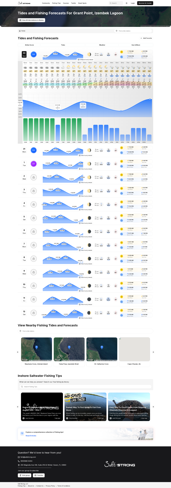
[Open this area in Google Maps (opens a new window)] (3, 25)
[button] (89, 54)
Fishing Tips (56, 3)
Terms (169, 26)
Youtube (40, 475)
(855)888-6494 (26, 461)
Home (23, 31)
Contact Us (39, 486)
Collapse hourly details (86, 59)
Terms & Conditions (63, 486)
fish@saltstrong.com (28, 457)
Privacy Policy (50, 486)
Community (46, 3)
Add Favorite (147, 38)
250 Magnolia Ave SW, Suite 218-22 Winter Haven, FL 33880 (43, 465)
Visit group (26, 475)
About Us (31, 486)
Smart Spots (82, 3)
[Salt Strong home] (24, 3)
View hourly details (86, 155)
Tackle (73, 3)
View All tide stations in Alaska (33, 20)
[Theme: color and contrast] (127, 3)
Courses (66, 3)
